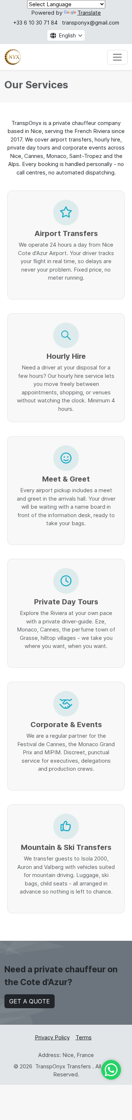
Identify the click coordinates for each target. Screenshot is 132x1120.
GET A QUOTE (29, 1001)
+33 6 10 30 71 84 (35, 22)
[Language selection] (51, 35)
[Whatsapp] (111, 1070)
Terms (84, 1037)
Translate (89, 12)
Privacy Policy (52, 1037)
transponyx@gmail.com (90, 22)
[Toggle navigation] (117, 57)
